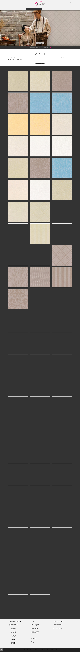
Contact (32, 639)
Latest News (33, 644)
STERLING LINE (13, 640)
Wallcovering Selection (13, 624)
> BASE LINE (50, 47)
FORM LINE (13, 634)
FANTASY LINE (13, 632)
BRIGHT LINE (13, 628)
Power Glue (11, 645)
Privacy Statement (43, 649)
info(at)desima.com (59, 633)
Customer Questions (35, 631)
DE (69, 2)
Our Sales (33, 622)
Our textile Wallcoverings (14, 622)
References (33, 627)
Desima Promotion (34, 632)
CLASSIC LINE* (13, 629)
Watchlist (64, 2)
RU (77, 2)
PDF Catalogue (40, 63)
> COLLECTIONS (44, 47)
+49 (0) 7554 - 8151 (59, 628)
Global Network (34, 625)
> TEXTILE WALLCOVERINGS (35, 47)
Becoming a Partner (34, 629)
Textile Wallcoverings (15, 621)
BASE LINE (13, 627)
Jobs (31, 641)
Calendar (32, 642)
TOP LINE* (13, 643)
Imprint (35, 649)
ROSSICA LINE (13, 638)
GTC (30, 649)
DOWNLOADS (56, 2)
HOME (28, 47)
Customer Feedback (34, 628)
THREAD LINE (13, 642)
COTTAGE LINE (13, 631)
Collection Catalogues (35, 624)
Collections (11, 625)
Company (33, 637)
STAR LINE (13, 639)
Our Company (33, 638)
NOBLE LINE (13, 636)
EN (72, 2)
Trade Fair (33, 634)
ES (74, 2)
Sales (32, 621)
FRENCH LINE (13, 635)
